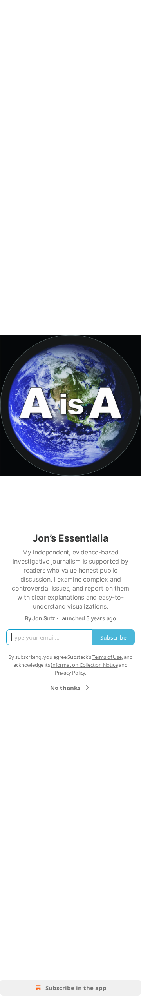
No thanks (65, 687)
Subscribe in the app (76, 988)
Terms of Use (107, 656)
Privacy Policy (70, 672)
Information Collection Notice (84, 664)
